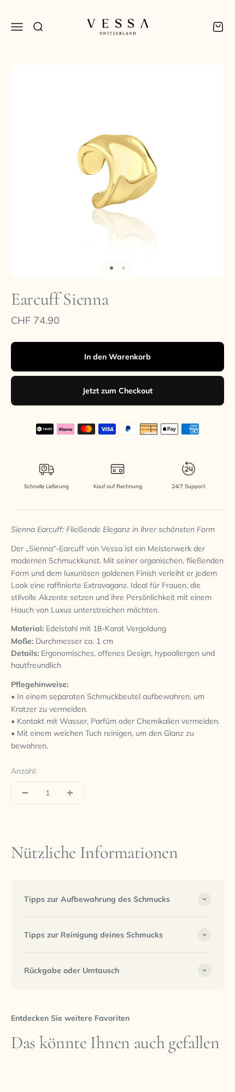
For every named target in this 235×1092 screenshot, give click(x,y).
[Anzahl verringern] (25, 793)
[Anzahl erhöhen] (70, 793)
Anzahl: (24, 771)
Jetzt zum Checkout (117, 391)
